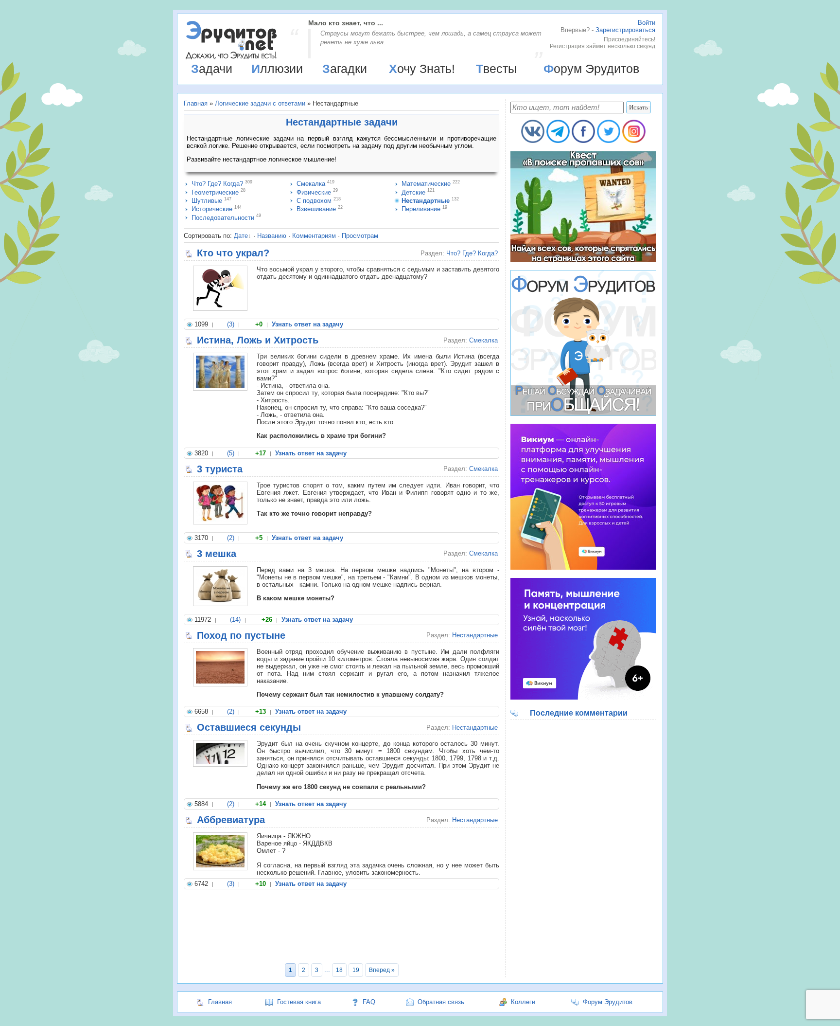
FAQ (369, 1002)
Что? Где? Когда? (217, 183)
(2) (230, 537)
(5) (230, 453)
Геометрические (215, 192)
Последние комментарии (579, 713)
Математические (426, 183)
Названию (271, 235)
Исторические (212, 209)
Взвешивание (316, 209)
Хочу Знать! (422, 68)
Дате (241, 235)
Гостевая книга (299, 1002)
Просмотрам (360, 235)
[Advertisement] (341, 928)
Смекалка (311, 183)
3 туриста (220, 469)
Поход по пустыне (241, 635)
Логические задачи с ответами (260, 103)
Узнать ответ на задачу (307, 324)
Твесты (496, 68)
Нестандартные (426, 200)
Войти (646, 22)
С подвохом (314, 200)
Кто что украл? (233, 253)
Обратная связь (441, 1002)
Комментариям (314, 235)
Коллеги (523, 1002)
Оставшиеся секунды (249, 727)
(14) (235, 619)
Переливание (421, 209)
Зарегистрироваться (625, 30)
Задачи (211, 68)
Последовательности (223, 217)
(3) (230, 324)
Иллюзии (277, 68)
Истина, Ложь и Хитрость (257, 340)
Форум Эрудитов (591, 68)
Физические (314, 192)
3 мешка (216, 553)
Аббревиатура (231, 819)
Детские (413, 192)
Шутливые (207, 200)
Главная (196, 103)
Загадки (344, 68)
